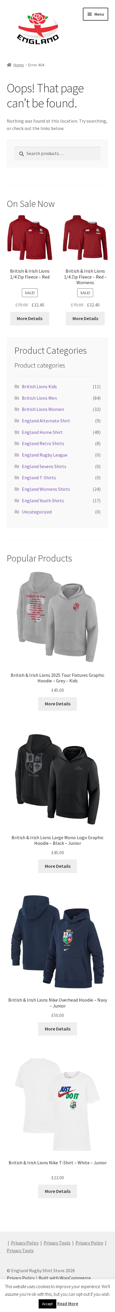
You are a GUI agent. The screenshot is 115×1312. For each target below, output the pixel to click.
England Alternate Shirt (46, 421)
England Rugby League (45, 455)
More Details (29, 318)
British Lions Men (39, 398)
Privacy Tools (57, 1243)
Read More (67, 1303)
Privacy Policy (25, 1243)
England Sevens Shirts (44, 466)
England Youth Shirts (43, 500)
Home (19, 65)
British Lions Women (43, 409)
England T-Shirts (39, 477)
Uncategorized (37, 512)
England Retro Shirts (43, 443)
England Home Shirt (42, 432)
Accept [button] (47, 1303)
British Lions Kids (39, 386)
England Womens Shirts (46, 489)
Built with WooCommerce (65, 1278)
